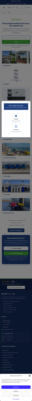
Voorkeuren (16, 395)
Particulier (16, 130)
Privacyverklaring (16, 399)
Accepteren (16, 387)
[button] (30, 375)
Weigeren (16, 391)
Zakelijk (16, 120)
